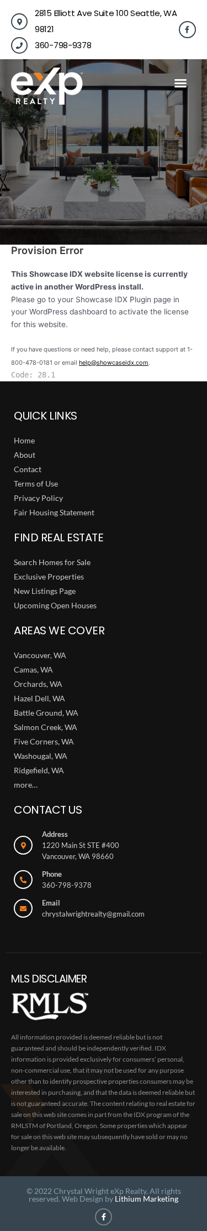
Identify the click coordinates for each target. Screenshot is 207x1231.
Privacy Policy (38, 498)
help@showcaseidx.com (113, 362)
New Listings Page (45, 591)
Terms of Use (36, 483)
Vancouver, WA (40, 655)
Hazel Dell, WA (39, 698)
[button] (180, 83)
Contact (27, 469)
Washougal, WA (40, 756)
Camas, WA (33, 669)
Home (24, 440)
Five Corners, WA (44, 741)
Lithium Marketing (146, 1198)
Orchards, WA (38, 684)
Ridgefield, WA (39, 770)
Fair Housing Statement (54, 512)
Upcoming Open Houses (55, 605)
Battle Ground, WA (46, 712)
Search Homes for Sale (52, 562)
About (24, 454)
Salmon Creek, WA (45, 727)
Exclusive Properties (49, 576)
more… (26, 784)
